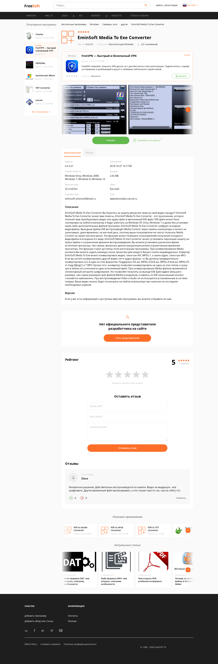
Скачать (110, 140)
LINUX (65, 15)
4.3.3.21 (85, 44)
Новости (116, 15)
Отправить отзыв (127, 448)
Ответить (181, 498)
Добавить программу (35, 615)
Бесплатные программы (73, 24)
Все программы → (41, 111)
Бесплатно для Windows (121, 44)
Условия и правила (50, 644)
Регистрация (171, 5)
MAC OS (49, 15)
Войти (159, 5)
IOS (80, 15)
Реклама (72, 621)
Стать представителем (127, 338)
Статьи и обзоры (139, 15)
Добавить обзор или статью (39, 621)
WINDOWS (31, 15)
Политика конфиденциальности (80, 644)
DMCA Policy (31, 644)
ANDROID (95, 15)
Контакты (73, 615)
